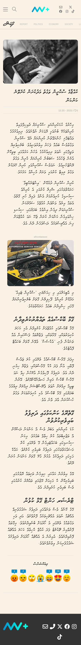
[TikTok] (60, 637)
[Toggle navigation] (5, 9)
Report (24, 24)
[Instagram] (74, 626)
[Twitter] (60, 626)
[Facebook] (67, 626)
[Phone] (52, 626)
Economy (54, 24)
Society (69, 24)
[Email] (45, 626)
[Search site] (14, 10)
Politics (38, 24)
